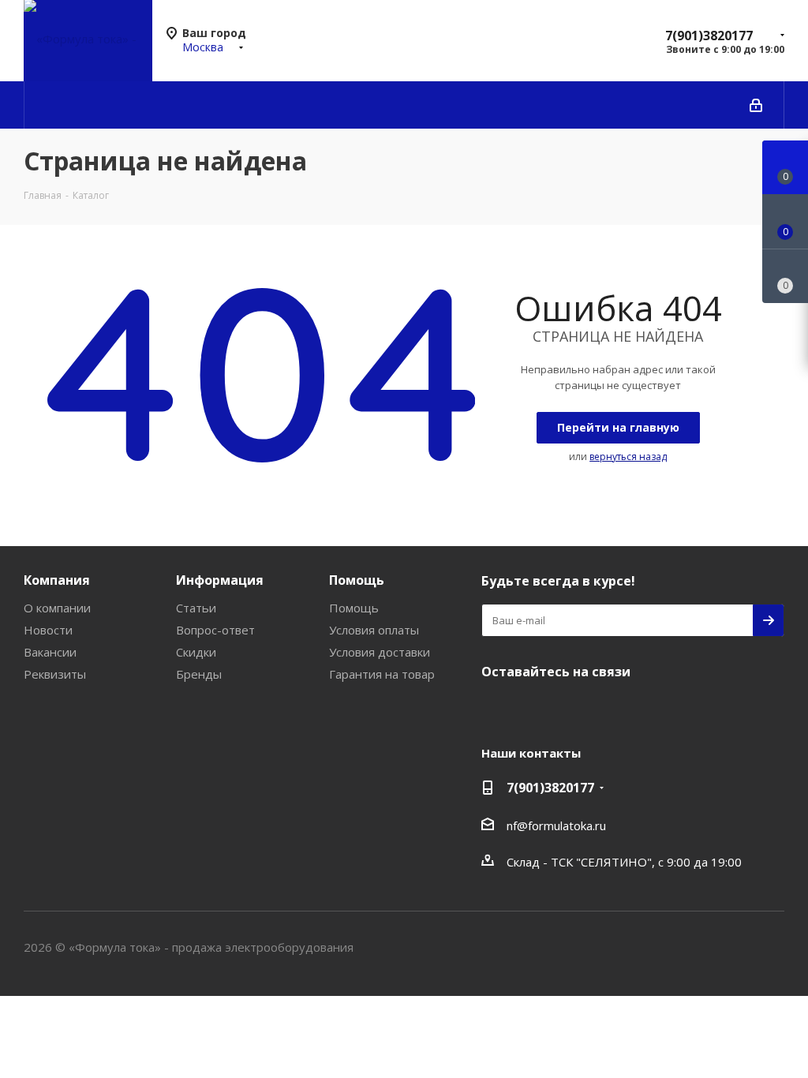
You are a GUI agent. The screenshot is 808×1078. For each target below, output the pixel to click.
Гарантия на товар (382, 674)
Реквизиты (55, 674)
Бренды (199, 674)
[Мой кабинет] (756, 105)
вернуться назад (628, 456)
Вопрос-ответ (215, 630)
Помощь (356, 580)
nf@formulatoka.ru (556, 825)
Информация (220, 580)
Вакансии (50, 652)
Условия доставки (379, 652)
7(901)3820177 (709, 35)
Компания (57, 580)
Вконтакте (497, 708)
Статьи (196, 608)
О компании (57, 608)
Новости (48, 630)
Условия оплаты (374, 630)
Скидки (196, 652)
